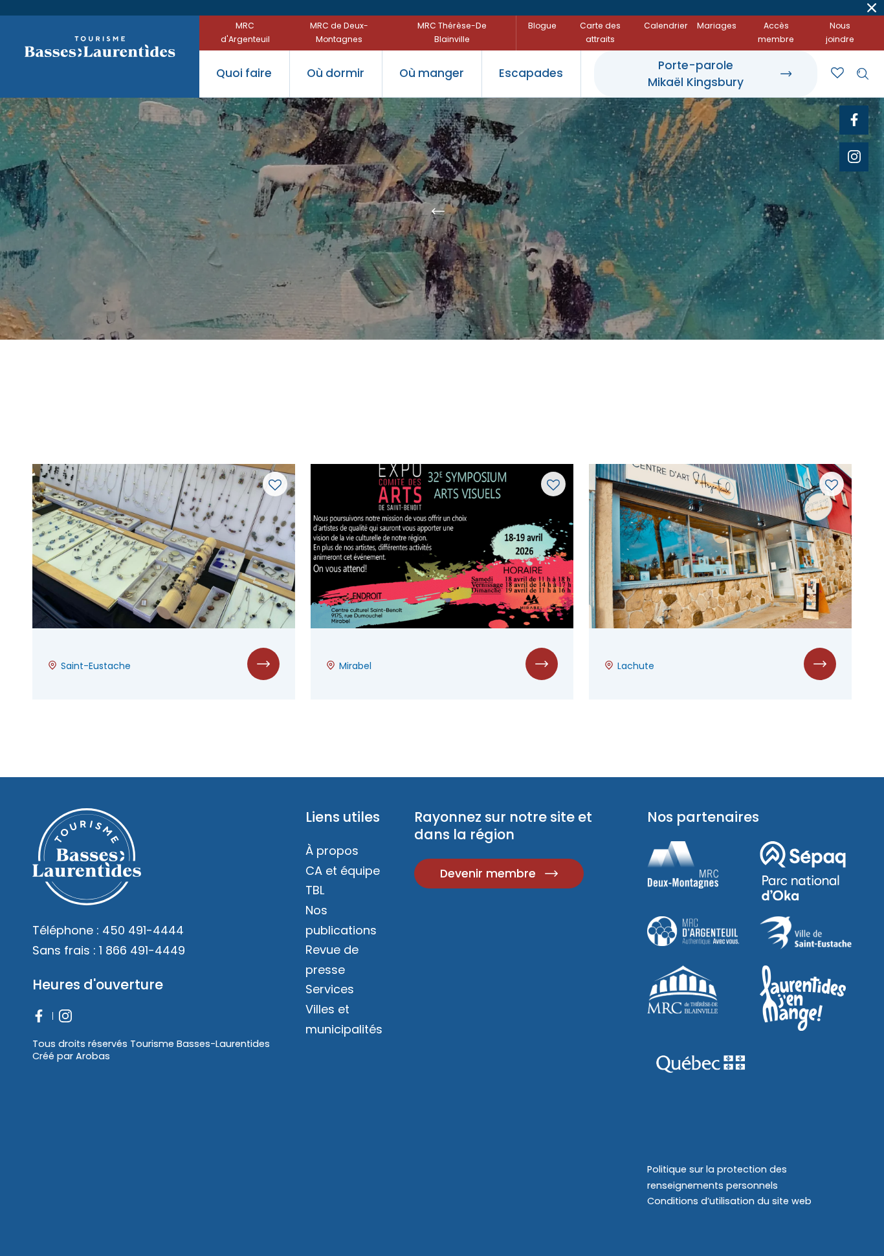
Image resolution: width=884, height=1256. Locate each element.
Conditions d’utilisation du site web (729, 1201)
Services (329, 989)
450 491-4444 (143, 930)
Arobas (93, 1056)
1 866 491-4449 (142, 950)
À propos (332, 851)
